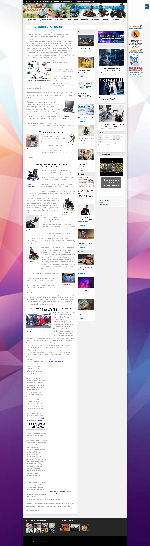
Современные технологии (52, 1)
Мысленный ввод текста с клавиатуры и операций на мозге (110, 70)
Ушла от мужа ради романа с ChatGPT (84, 291)
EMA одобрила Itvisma (85, 117)
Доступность (47, 20)
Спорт (96, 20)
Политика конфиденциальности (85, 1)
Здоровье (85, 20)
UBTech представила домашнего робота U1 (107, 98)
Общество (34, 20)
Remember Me (117, 139)
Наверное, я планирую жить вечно (85, 71)
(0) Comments (113, 74)
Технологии (60, 20)
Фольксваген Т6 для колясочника (111, 183)
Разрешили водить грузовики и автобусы (85, 49)
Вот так (101, 202)
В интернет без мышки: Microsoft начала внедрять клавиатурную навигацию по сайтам (85, 193)
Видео (117, 20)
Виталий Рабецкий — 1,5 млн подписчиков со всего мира (85, 219)
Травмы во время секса (84, 313)
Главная (29, 1)
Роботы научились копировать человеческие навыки (111, 125)
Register (116, 143)
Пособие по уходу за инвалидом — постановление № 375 (85, 140)
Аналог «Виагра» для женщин (85, 268)
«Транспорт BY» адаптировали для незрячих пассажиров (85, 95)
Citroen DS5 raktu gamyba (105, 197)
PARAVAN (39, 420)
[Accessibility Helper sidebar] (147, 6)
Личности (74, 20)
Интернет (106, 20)
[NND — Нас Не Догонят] (39, 10)
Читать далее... (82, 54)
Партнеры (38, 1)
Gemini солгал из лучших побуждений (85, 242)
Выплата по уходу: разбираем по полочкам (84, 164)
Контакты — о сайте (68, 1)
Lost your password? (105, 144)
